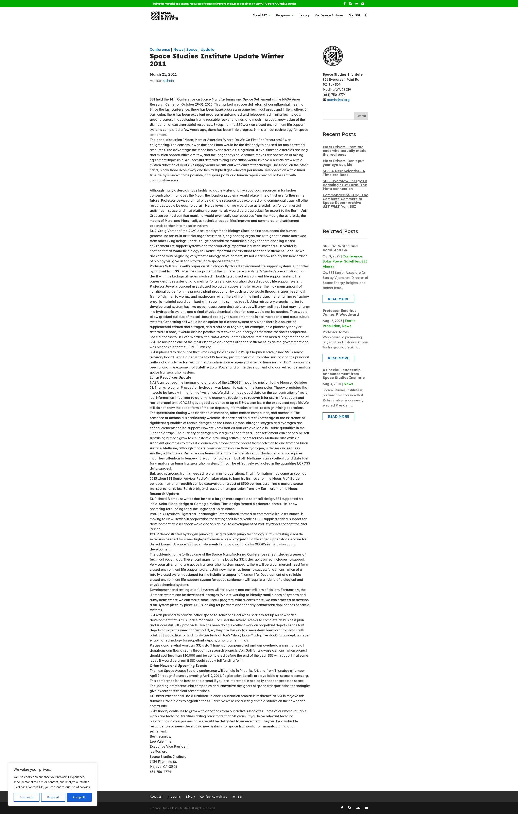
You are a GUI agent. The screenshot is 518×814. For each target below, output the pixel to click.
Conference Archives (329, 15)
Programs (283, 15)
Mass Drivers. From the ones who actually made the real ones (344, 151)
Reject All (53, 797)
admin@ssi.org (338, 100)
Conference (160, 49)
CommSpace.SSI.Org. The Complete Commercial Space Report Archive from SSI (345, 201)
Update (207, 49)
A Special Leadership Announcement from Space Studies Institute (344, 374)
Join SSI (354, 15)
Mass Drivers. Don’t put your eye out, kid (343, 163)
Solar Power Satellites (341, 261)
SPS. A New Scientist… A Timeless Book (344, 173)
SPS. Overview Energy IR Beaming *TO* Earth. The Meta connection (345, 185)
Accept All (79, 797)
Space (191, 49)
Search (361, 116)
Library (304, 15)
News (178, 49)
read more (338, 299)
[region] (52, 784)
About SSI (260, 15)
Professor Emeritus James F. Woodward (341, 312)
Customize (27, 797)
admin (168, 80)
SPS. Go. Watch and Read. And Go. (340, 248)
